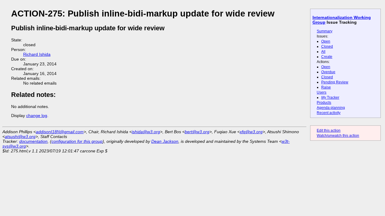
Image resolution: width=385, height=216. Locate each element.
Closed (327, 46)
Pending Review (334, 82)
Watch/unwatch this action (338, 136)
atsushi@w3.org (20, 136)
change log (36, 115)
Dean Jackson (164, 141)
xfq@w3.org (251, 131)
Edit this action (328, 130)
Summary (324, 31)
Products (324, 102)
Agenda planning (331, 108)
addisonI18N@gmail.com (60, 131)
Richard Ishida (37, 54)
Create (326, 57)
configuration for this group (77, 141)
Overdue (328, 72)
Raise (326, 87)
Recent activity (328, 113)
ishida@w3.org (146, 131)
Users (321, 92)
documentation (33, 141)
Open (325, 41)
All (323, 52)
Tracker (330, 97)
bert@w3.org (197, 131)
